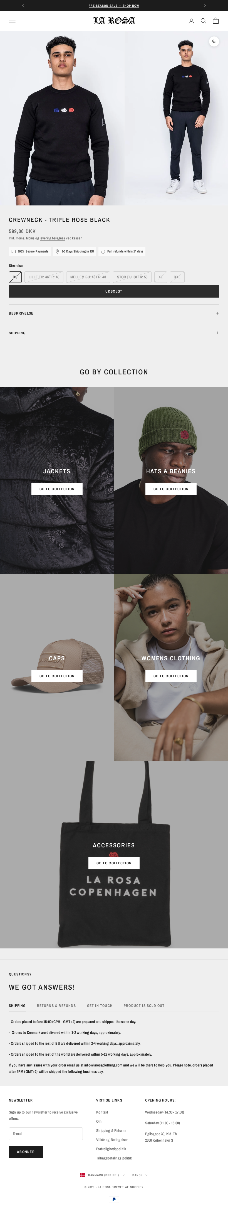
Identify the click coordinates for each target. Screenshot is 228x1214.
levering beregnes (52, 238)
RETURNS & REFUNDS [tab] (56, 1005)
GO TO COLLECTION (57, 489)
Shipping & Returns (111, 1130)
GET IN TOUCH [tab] (100, 1005)
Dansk (137, 1175)
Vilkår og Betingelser (112, 1139)
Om (98, 1121)
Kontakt (102, 1112)
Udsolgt (113, 291)
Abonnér (26, 1151)
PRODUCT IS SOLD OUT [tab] (144, 1005)
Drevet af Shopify (127, 1187)
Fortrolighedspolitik (111, 1148)
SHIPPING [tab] (17, 1005)
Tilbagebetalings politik (114, 1158)
